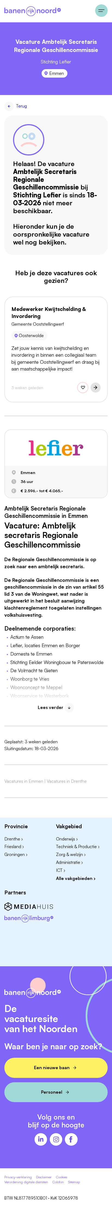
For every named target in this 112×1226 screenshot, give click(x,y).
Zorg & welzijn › (71, 854)
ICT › (60, 870)
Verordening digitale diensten (26, 1182)
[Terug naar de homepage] (47, 11)
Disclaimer (44, 1177)
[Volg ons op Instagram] (56, 1140)
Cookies (61, 1177)
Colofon (58, 1182)
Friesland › (14, 846)
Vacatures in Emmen (23, 781)
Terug (21, 106)
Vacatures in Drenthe (67, 781)
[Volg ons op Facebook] (71, 1140)
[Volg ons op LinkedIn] (40, 1140)
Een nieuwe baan (52, 1067)
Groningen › (15, 854)
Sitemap (74, 1182)
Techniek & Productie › (77, 846)
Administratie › (69, 862)
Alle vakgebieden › (75, 878)
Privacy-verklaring (18, 1177)
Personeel (51, 1092)
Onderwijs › (67, 839)
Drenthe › (13, 839)
